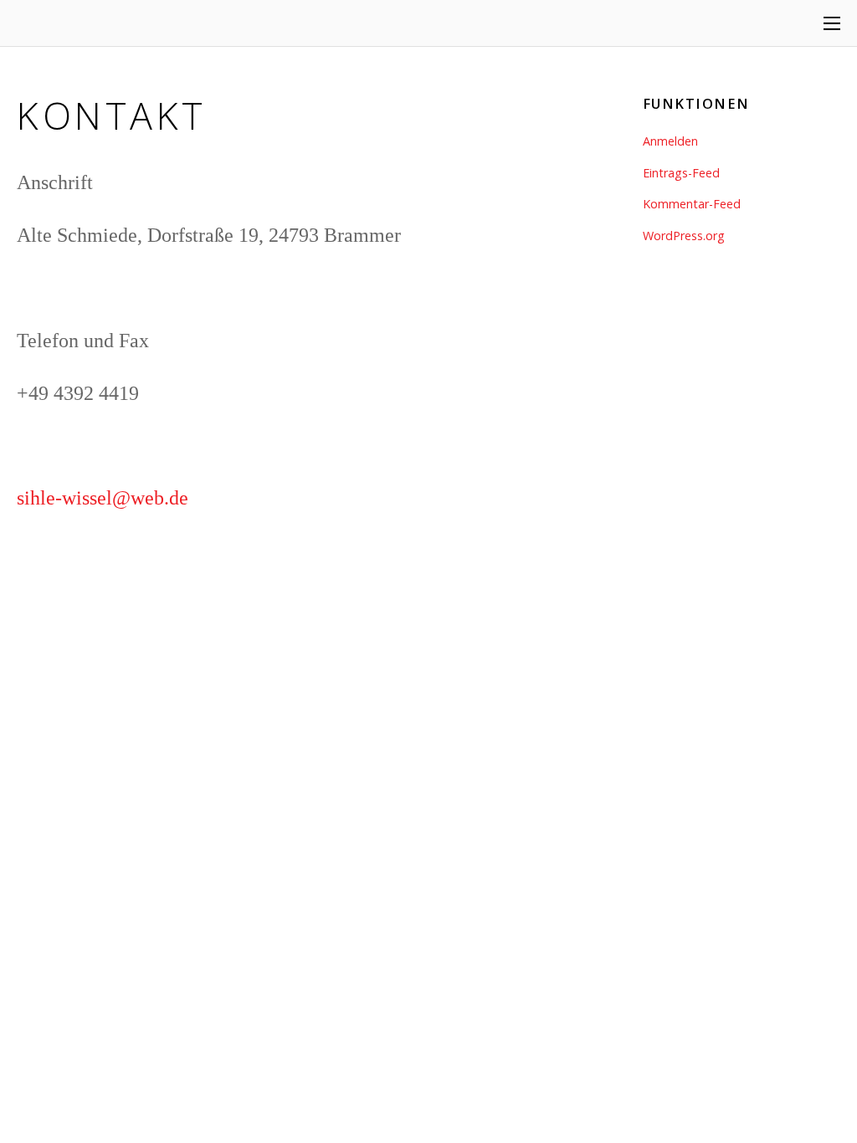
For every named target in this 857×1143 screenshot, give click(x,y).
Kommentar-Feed (692, 204)
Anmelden (670, 141)
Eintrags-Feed (681, 173)
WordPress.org (684, 235)
